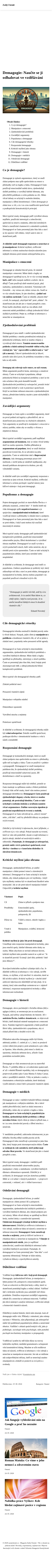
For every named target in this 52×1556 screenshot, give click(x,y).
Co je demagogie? (18, 125)
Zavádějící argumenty (20, 135)
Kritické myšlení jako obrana (23, 148)
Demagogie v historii (20, 152)
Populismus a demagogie (21, 138)
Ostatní (46, 1384)
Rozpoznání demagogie (21, 145)
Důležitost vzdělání (19, 162)
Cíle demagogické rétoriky (22, 142)
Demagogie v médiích (20, 155)
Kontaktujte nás (29, 1374)
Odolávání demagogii (20, 159)
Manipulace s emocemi (21, 128)
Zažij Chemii (8, 5)
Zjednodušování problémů (22, 132)
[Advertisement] (26, 37)
